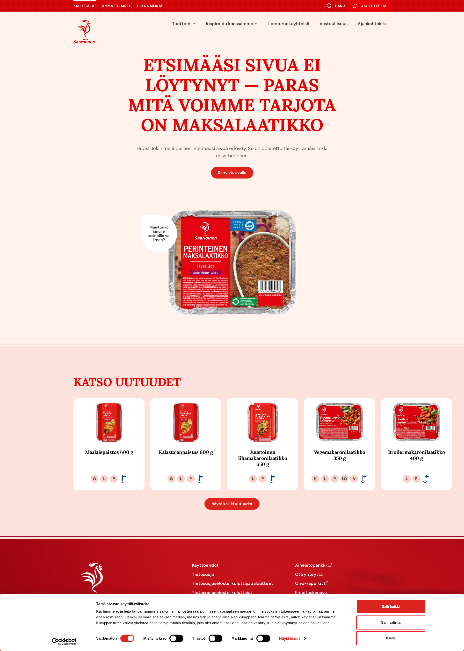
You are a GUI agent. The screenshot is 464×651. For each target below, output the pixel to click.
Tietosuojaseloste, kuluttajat (222, 592)
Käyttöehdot (205, 565)
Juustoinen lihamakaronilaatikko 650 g (262, 458)
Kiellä (391, 638)
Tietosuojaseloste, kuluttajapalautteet (232, 583)
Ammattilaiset (116, 6)
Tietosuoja (203, 574)
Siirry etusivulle (232, 172)
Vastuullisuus (333, 24)
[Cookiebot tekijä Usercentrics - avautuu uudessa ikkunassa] (64, 641)
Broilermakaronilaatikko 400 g (416, 455)
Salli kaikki (391, 606)
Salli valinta (390, 622)
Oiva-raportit (309, 583)
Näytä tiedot (289, 639)
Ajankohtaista (372, 24)
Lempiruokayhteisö (288, 24)
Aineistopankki (311, 565)
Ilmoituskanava (311, 592)
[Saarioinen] (84, 31)
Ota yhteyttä (309, 574)
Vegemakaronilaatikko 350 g (339, 455)
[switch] (176, 638)
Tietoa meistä (149, 6)
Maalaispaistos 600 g (109, 452)
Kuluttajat (84, 6)
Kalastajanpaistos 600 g (186, 452)
